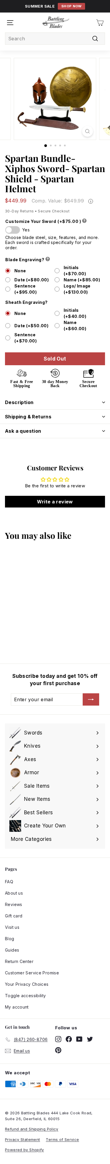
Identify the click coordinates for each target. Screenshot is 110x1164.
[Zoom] (87, 131)
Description (19, 402)
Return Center (19, 961)
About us (14, 893)
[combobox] (55, 38)
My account (17, 1006)
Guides (12, 950)
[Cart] (100, 22)
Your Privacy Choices (27, 984)
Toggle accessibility (25, 995)
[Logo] (55, 22)
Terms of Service (62, 1139)
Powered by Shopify (24, 1149)
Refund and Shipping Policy (31, 1129)
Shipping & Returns (28, 417)
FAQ (9, 881)
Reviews (13, 904)
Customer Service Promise (32, 972)
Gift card (13, 915)
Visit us (12, 927)
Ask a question (23, 431)
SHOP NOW (71, 6)
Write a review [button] (55, 502)
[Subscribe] (91, 699)
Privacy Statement (22, 1139)
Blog (9, 938)
